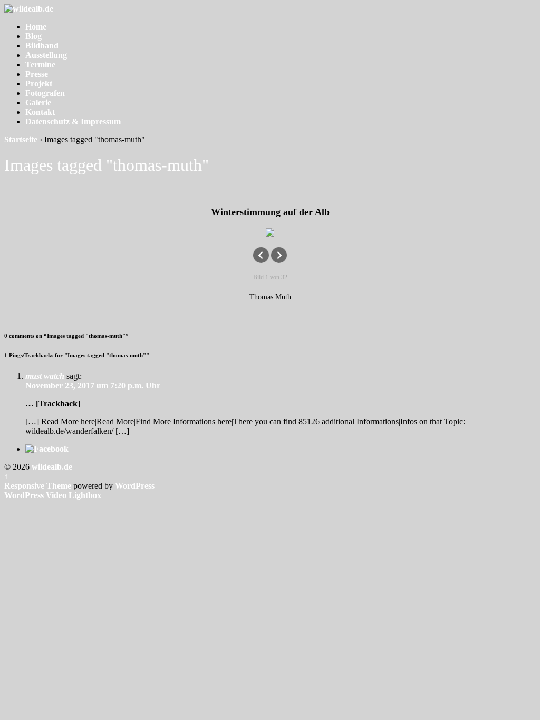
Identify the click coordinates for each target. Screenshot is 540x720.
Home (35, 26)
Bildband (42, 45)
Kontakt (40, 112)
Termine (40, 64)
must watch (44, 376)
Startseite (20, 139)
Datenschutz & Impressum (73, 121)
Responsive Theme (37, 485)
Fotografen (45, 93)
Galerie (38, 102)
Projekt (38, 83)
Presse (36, 74)
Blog (33, 36)
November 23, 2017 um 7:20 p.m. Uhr (92, 385)
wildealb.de (51, 466)
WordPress (135, 485)
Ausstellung (46, 55)
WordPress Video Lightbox (52, 495)
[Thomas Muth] (270, 232)
